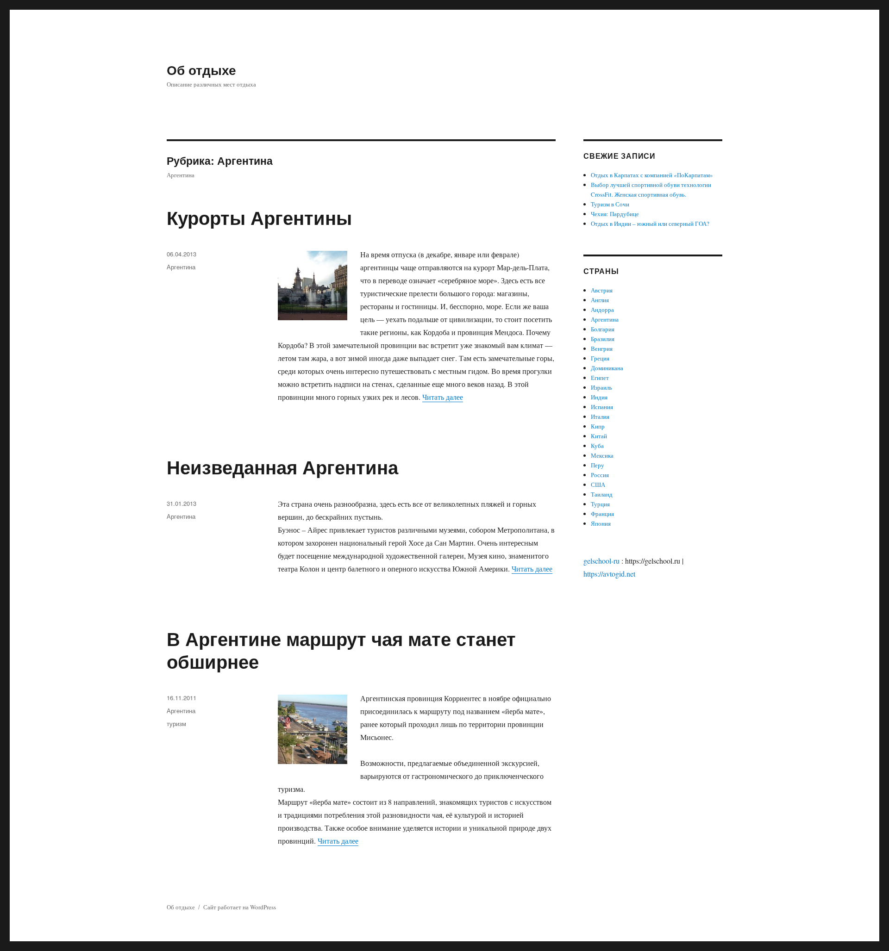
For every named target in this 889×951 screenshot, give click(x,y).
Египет (600, 377)
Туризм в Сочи (610, 204)
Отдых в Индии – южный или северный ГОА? (650, 223)
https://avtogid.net (609, 573)
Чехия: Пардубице (615, 214)
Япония (601, 523)
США (598, 484)
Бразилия (602, 339)
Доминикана (607, 368)
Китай (599, 436)
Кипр (598, 426)
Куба (597, 445)
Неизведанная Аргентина (282, 467)
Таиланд (602, 494)
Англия (600, 300)
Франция (602, 514)
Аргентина (181, 266)
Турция (600, 504)
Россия (600, 475)
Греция (600, 358)
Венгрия (602, 348)
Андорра (602, 309)
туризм (176, 723)
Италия (600, 416)
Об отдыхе (201, 69)
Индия (599, 397)
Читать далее (442, 397)
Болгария (602, 329)
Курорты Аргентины (259, 217)
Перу (597, 465)
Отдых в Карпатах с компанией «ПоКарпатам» (652, 175)
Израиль (601, 387)
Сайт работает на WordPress (239, 907)
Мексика (602, 455)
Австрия (602, 290)
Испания (602, 407)
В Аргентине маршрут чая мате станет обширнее (341, 649)
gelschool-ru (601, 561)
